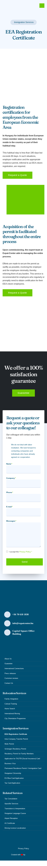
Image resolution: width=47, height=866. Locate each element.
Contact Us (9, 683)
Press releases (10, 673)
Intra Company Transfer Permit (16, 739)
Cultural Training (11, 704)
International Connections (14, 668)
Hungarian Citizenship (13, 773)
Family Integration (11, 699)
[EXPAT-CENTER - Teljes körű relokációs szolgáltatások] (17, 6)
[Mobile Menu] (41, 5)
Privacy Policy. (25, 552)
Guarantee (8, 664)
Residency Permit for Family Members (19, 754)
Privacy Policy (23, 849)
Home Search (10, 709)
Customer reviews (11, 678)
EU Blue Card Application (14, 778)
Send (24, 562)
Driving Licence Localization (15, 828)
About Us (8, 659)
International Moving (12, 714)
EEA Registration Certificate (16, 734)
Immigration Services (24, 22)
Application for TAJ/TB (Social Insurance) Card (22, 759)
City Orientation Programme (15, 718)
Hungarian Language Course (15, 813)
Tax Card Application (12, 783)
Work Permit (9, 744)
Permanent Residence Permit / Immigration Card (23, 768)
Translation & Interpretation (15, 809)
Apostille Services (11, 804)
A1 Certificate (10, 823)
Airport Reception (11, 818)
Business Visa (10, 763)
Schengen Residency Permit (15, 749)
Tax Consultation (11, 799)
